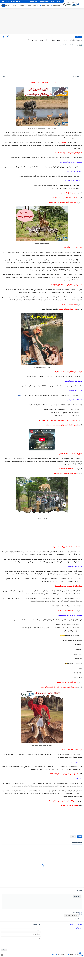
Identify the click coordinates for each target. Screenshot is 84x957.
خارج (68, 954)
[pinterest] (3, 1)
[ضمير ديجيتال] (2, 955)
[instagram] (14, 1)
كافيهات (22, 5)
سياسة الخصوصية (44, 1)
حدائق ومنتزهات (5, 5)
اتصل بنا (52, 1)
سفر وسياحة (56, 5)
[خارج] (71, 4)
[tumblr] (6, 1)
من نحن (58, 1)
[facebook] (20, 1)
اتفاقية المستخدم (34, 1)
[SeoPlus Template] (82, 955)
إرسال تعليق (77, 896)
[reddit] (9, 1)
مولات (14, 5)
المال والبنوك (45, 5)
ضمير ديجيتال (79, 928)
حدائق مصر (78, 36)
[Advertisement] (42, 21)
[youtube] (17, 1)
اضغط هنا (21, 395)
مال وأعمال (36, 5)
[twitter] (11, 1)
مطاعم (29, 5)
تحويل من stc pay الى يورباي (75, 924)
